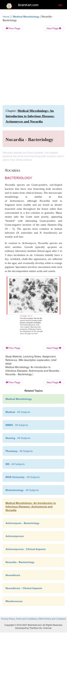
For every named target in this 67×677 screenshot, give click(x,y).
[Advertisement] (33, 68)
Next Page (53, 28)
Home (6, 16)
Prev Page (14, 28)
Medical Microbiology (26, 16)
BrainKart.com (28, 5)
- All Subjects (15, 464)
